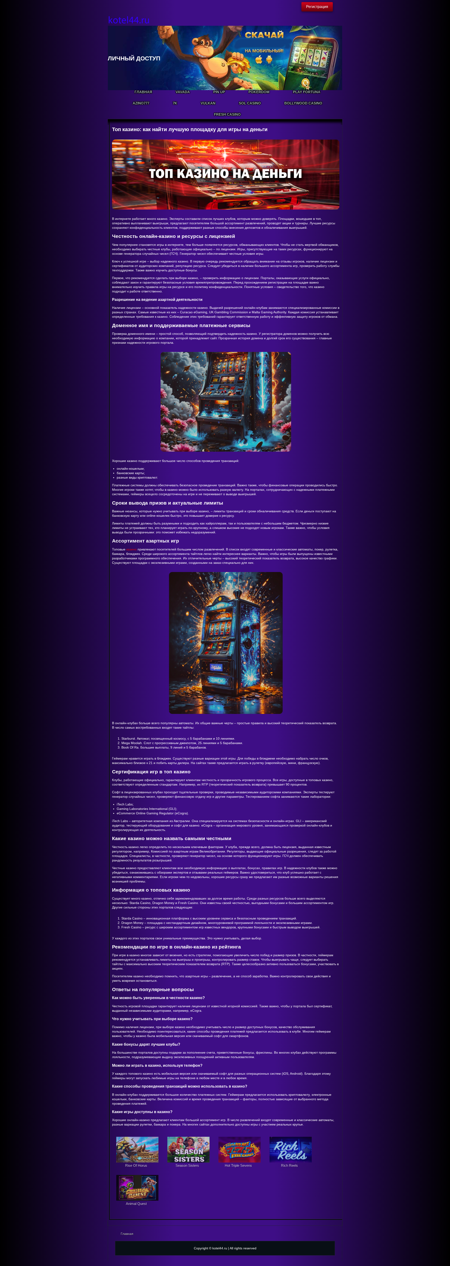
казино (131, 549)
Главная (127, 1234)
